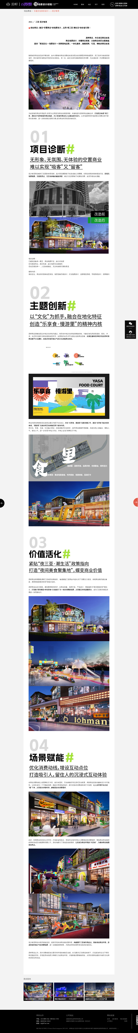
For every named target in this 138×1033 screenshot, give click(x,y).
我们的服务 (123, 1019)
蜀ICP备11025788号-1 (42, 1028)
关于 (96, 4)
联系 (103, 4)
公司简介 (110, 1021)
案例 (82, 4)
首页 (108, 1019)
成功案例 (115, 1019)
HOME (76, 4)
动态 (89, 4)
